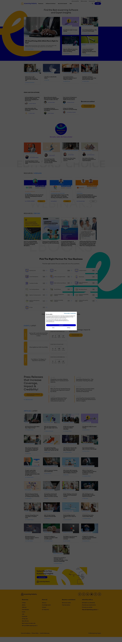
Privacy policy (67, 313)
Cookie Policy (73, 313)
